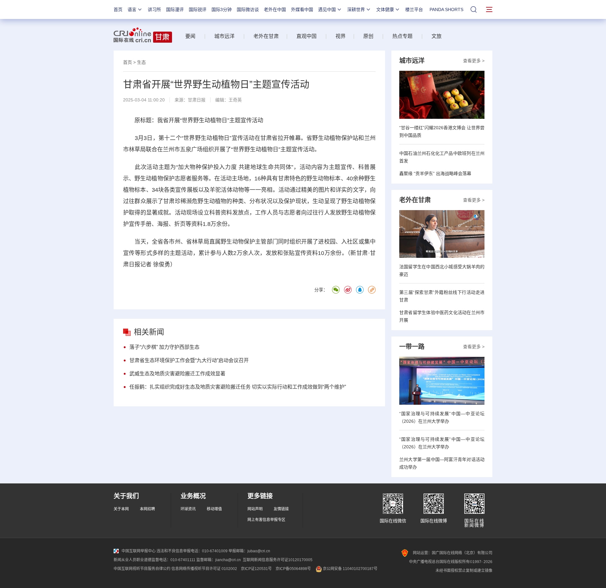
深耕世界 (356, 9)
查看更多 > (473, 60)
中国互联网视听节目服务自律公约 (142, 569)
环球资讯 (188, 509)
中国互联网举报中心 (139, 551)
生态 (141, 62)
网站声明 (255, 509)
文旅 (436, 36)
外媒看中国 (302, 9)
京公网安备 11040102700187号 (349, 569)
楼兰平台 (414, 9)
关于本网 (121, 509)
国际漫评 (175, 9)
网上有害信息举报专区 (266, 520)
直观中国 (306, 36)
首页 (118, 9)
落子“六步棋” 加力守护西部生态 (164, 347)
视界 (341, 36)
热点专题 (402, 36)
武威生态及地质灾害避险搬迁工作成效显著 (177, 373)
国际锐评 (197, 9)
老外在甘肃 (267, 36)
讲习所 (154, 9)
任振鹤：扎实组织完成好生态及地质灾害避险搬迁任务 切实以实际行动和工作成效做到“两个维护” (237, 387)
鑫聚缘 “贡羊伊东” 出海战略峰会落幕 (435, 173)
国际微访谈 (248, 9)
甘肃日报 (196, 99)
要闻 (190, 36)
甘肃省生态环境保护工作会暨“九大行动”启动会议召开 (189, 360)
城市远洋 (224, 36)
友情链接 (281, 509)
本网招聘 (147, 509)
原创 (368, 36)
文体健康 (385, 9)
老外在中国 (275, 9)
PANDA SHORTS (446, 9)
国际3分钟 (221, 9)
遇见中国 (327, 9)
